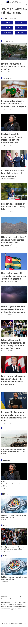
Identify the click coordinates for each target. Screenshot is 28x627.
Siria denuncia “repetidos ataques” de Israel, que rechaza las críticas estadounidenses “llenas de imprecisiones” (13, 241)
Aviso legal (23, 623)
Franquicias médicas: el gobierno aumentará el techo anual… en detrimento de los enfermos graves (13, 103)
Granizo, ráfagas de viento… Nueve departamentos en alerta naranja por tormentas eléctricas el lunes (13, 309)
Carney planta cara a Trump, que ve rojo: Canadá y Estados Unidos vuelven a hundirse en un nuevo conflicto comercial (13, 380)
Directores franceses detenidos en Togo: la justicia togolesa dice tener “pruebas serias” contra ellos (13, 276)
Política (12, 109)
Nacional (20, 27)
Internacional (7, 27)
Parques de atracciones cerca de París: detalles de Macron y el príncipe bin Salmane (12, 173)
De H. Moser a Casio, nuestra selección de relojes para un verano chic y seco (14, 516)
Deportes (7, 22)
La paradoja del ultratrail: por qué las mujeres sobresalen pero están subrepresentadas (13, 548)
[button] (26, 5)
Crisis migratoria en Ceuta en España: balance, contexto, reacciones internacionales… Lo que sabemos (13, 452)
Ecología (20, 22)
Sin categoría (7, 33)
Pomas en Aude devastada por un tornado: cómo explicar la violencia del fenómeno (13, 66)
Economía (13, 178)
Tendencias (21, 33)
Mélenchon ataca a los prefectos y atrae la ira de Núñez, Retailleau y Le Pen (13, 206)
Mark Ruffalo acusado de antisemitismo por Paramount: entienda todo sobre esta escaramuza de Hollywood (12, 138)
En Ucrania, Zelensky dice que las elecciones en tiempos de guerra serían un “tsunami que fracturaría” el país (13, 416)
